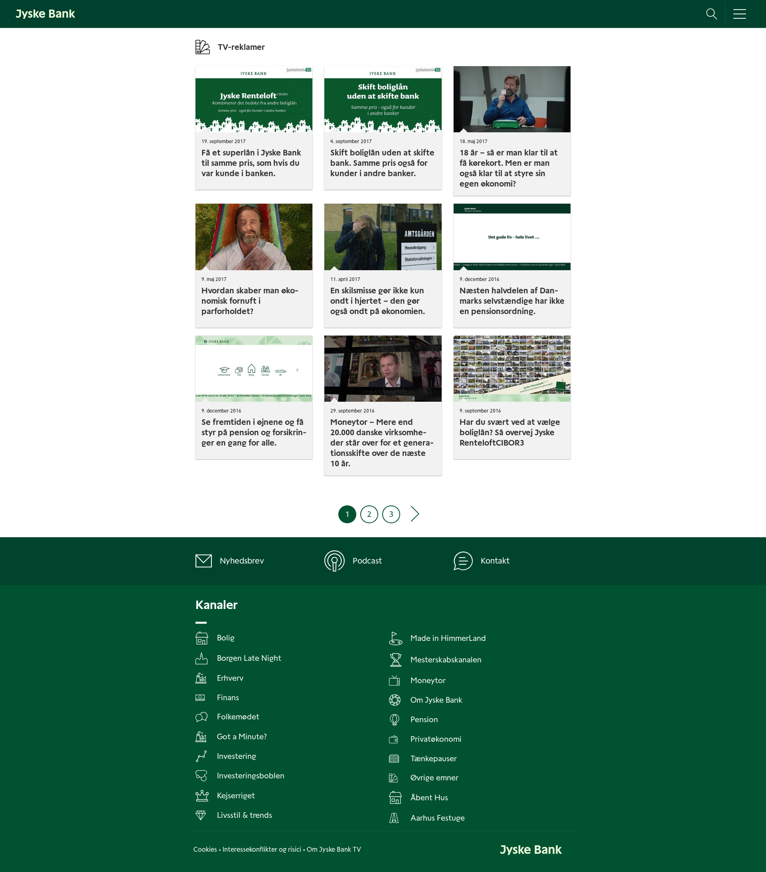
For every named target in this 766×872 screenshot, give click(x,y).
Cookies (205, 849)
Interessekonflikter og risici (262, 849)
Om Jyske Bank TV (334, 849)
